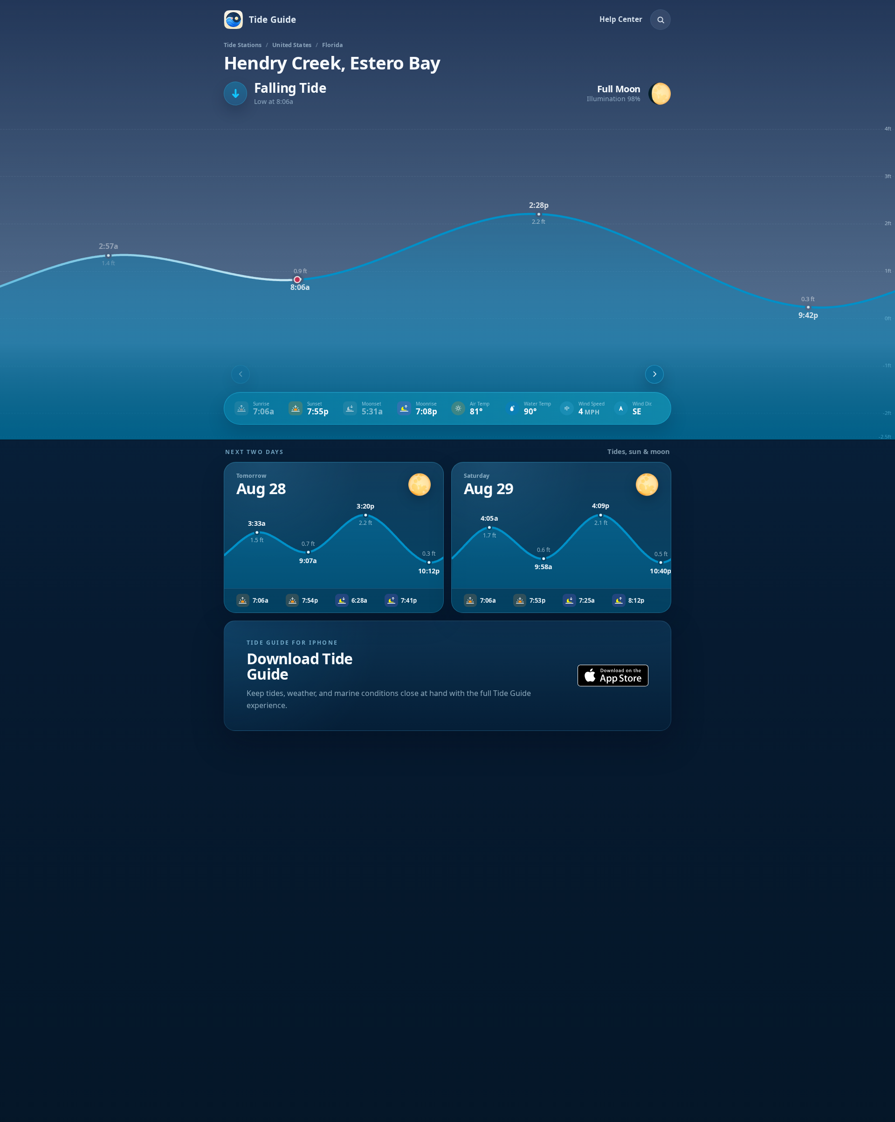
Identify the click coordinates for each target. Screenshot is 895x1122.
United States (291, 45)
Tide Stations (243, 45)
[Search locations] (660, 19)
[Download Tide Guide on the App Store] (613, 676)
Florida (333, 45)
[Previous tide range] (240, 374)
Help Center (620, 19)
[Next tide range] (654, 374)
